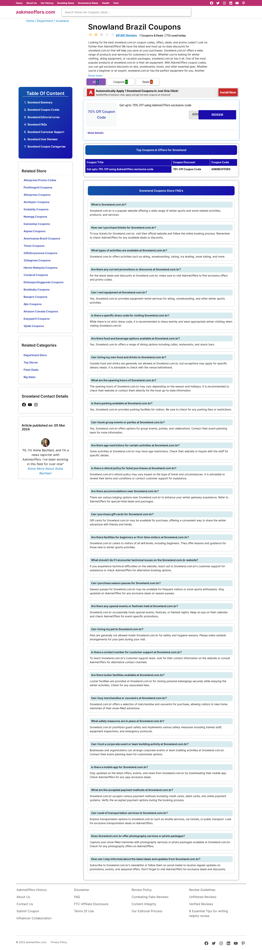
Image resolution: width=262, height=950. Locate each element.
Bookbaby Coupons (37, 289)
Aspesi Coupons (34, 231)
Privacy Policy (59, 942)
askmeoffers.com (35, 12)
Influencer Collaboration (33, 918)
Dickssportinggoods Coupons (43, 282)
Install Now (228, 92)
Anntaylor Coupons (36, 202)
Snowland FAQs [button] (37, 124)
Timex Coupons (34, 245)
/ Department (44, 21)
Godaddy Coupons (36, 209)
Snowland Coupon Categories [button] (46, 146)
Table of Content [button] (45, 93)
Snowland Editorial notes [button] (43, 117)
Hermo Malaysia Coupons (41, 267)
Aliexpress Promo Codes (40, 180)
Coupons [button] (120, 81)
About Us (31, 3)
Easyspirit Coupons (37, 318)
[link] (24, 404)
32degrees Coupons (37, 260)
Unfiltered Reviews (202, 897)
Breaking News (65, 3)
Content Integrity (144, 904)
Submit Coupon (27, 911)
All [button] (95, 81)
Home (19, 3)
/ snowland (61, 21)
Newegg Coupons (35, 216)
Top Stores (31, 362)
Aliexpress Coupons (37, 194)
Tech (116, 3)
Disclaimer (81, 890)
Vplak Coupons (34, 326)
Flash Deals (31, 369)
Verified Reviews (201, 904)
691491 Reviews (126, 35)
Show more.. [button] (96, 75)
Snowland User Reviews (42, 139)
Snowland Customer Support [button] (45, 132)
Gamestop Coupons (37, 223)
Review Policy (142, 890)
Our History (47, 3)
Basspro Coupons (35, 296)
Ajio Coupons (33, 304)
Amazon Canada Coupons (41, 311)
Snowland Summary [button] (39, 102)
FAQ (77, 897)
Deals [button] (147, 81)
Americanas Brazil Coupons (42, 238)
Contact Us (24, 904)
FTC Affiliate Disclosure (91, 904)
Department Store (35, 355)
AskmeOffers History (31, 890)
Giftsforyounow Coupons (40, 253)
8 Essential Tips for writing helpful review (208, 913)
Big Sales (29, 377)
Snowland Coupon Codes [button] (43, 109)
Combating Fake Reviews (150, 897)
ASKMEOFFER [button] (207, 114)
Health (105, 3)
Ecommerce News (88, 3)
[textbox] (126, 12)
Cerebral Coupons (36, 274)
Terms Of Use (84, 911)
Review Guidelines (202, 890)
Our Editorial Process (147, 911)
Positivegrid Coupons (38, 187)
